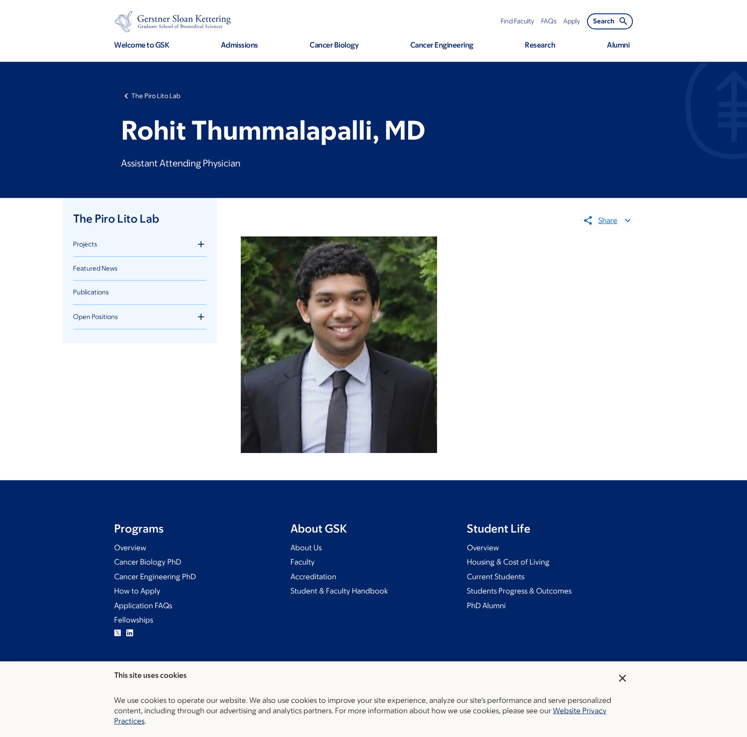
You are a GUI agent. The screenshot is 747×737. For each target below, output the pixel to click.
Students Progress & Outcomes (519, 591)
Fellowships (133, 620)
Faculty (302, 562)
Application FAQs (143, 605)
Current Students (495, 576)
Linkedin (129, 632)
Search (603, 21)
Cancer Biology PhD (147, 562)
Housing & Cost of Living (508, 562)
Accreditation (313, 576)
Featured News (95, 268)
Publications (91, 292)
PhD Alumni (486, 605)
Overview (130, 547)
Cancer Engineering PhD (155, 576)
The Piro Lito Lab (155, 95)
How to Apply (137, 591)
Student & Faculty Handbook (339, 591)
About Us (306, 547)
